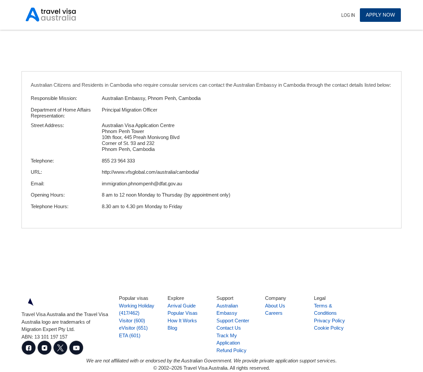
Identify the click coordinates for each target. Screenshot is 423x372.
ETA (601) (129, 335)
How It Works (182, 320)
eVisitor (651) (133, 328)
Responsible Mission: (54, 98)
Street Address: (47, 125)
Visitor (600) (132, 320)
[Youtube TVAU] (76, 353)
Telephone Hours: (49, 206)
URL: (36, 172)
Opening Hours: (48, 195)
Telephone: (42, 160)
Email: (37, 183)
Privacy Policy (329, 320)
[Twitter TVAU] (61, 353)
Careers (274, 313)
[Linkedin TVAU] (45, 353)
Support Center (232, 320)
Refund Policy (231, 350)
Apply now (380, 15)
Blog (172, 328)
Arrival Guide (182, 305)
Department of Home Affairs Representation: (61, 112)
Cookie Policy (329, 328)
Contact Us (228, 328)
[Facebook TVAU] (29, 353)
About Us (275, 305)
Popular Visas (183, 313)
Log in (348, 15)
